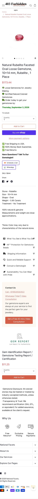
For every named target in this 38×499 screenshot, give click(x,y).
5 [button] (23, 58)
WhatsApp (10, 167)
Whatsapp (9, 296)
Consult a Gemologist (16, 266)
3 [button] (19, 58)
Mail (18, 296)
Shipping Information (16, 254)
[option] (19, 38)
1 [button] (14, 58)
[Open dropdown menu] (35, 445)
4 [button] (21, 58)
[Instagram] (5, 473)
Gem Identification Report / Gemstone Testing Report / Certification (17, 355)
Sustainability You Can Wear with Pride (17, 273)
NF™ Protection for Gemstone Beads (18, 246)
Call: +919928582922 (14, 292)
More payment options (19, 138)
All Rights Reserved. (8, 481)
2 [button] (16, 58)
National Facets (12, 479)
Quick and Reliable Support (19, 260)
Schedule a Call (12, 163)
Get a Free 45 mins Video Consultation (19, 320)
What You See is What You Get (20, 239)
